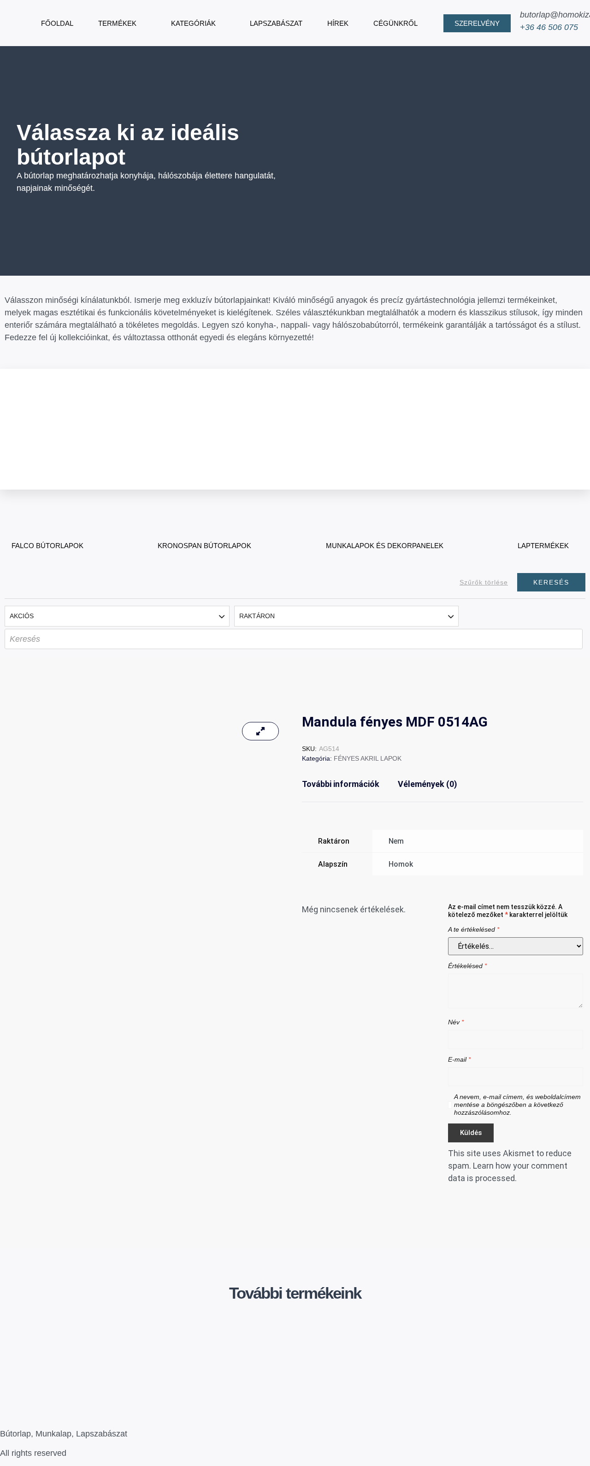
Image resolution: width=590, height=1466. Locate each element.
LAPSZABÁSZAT (276, 23)
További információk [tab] (340, 784)
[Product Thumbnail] (260, 731)
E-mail (459, 1059)
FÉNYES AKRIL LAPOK (367, 758)
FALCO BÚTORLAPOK (47, 546)
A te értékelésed (473, 929)
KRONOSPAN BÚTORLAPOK (204, 546)
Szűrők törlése (484, 582)
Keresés (551, 582)
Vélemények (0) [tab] (427, 784)
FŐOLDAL (57, 23)
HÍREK (337, 23)
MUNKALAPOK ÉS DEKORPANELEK (384, 546)
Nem (396, 841)
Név (456, 1022)
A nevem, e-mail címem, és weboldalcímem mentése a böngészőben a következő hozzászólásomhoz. (517, 1104)
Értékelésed (467, 965)
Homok (401, 864)
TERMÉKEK (117, 23)
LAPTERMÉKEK (543, 546)
